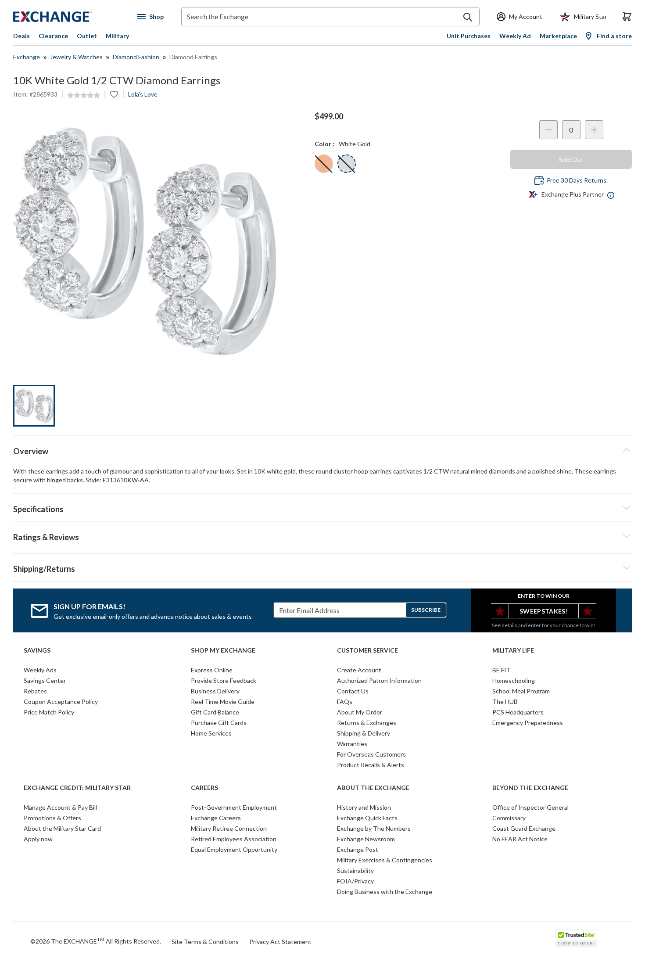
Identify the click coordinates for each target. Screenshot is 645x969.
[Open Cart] (627, 16)
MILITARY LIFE (513, 650)
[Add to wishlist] (114, 94)
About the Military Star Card (62, 828)
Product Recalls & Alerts (370, 764)
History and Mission (364, 807)
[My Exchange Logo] (69, 16)
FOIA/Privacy (355, 881)
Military (117, 35)
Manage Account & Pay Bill (60, 807)
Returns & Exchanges (366, 722)
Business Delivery (215, 691)
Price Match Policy (49, 712)
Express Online (212, 670)
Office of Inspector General (530, 807)
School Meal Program (521, 691)
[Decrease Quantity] (548, 129)
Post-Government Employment (234, 807)
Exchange (26, 57)
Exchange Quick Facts (367, 818)
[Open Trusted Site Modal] (576, 938)
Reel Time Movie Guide (222, 701)
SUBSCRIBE (426, 610)
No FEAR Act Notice (520, 839)
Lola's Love (143, 94)
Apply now (38, 839)
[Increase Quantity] (594, 129)
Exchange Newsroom (366, 839)
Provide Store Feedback (223, 680)
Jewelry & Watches (76, 57)
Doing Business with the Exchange (384, 891)
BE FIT (501, 670)
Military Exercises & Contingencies (384, 860)
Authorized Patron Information (379, 680)
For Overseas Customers (371, 754)
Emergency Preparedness (527, 722)
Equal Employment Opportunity (234, 849)
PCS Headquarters (518, 712)
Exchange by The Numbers (374, 828)
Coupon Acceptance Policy (61, 701)
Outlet (87, 35)
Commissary (509, 818)
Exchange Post (357, 849)
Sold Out (571, 159)
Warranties (352, 743)
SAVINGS (37, 650)
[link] (83, 95)
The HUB (505, 701)
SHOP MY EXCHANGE (223, 650)
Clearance (53, 35)
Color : (324, 143)
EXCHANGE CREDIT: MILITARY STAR (77, 787)
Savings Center (45, 680)
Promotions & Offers (52, 818)
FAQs (344, 701)
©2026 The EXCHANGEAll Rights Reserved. (95, 941)
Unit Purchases (469, 35)
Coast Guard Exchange (523, 828)
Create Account (359, 670)
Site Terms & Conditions (205, 941)
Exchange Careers (216, 818)
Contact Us (353, 691)
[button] (322, 535)
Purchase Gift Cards (219, 722)
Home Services (211, 733)
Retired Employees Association (233, 839)
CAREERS (204, 787)
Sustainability (355, 870)
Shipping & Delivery (363, 733)
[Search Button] (467, 17)
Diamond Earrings (193, 57)
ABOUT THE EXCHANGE (373, 787)
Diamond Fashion (136, 57)
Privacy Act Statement (280, 941)
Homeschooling (513, 680)
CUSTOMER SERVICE (367, 650)
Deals (21, 35)
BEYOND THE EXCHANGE (530, 787)
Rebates (35, 691)
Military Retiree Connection (229, 828)
